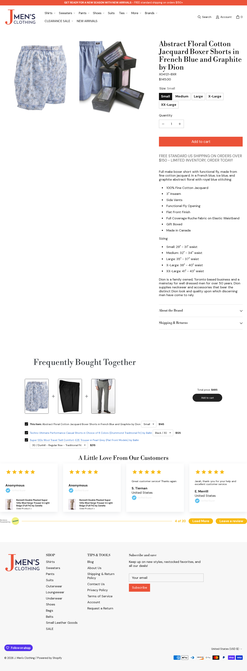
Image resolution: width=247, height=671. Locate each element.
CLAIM (123, 348)
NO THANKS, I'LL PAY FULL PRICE (123, 365)
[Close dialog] (243, 4)
